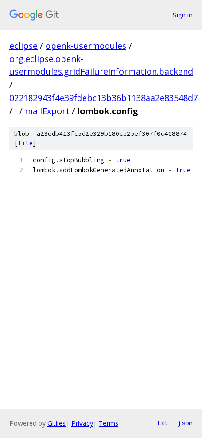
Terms (108, 423)
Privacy (82, 423)
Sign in (183, 14)
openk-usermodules (86, 45)
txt (162, 423)
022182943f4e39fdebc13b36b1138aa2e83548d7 (103, 97)
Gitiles (56, 423)
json (185, 423)
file (25, 143)
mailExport (47, 111)
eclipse (23, 45)
